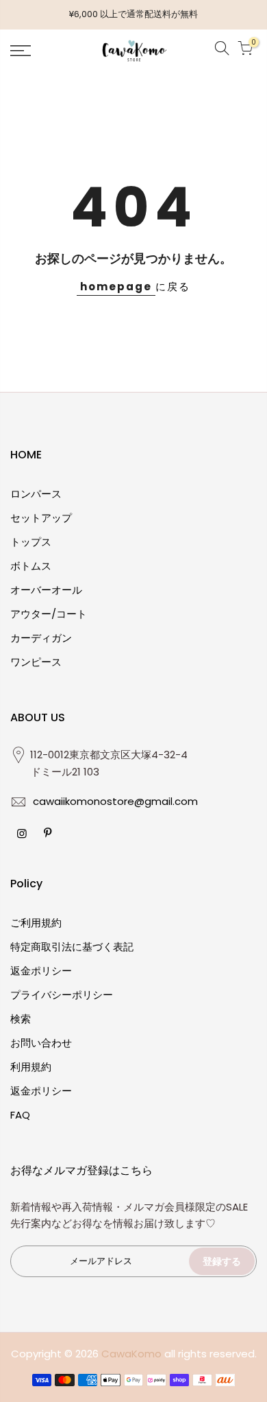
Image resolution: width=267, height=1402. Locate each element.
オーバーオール (46, 590)
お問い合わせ (41, 1043)
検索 (20, 1019)
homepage (116, 286)
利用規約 (30, 1067)
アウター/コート (48, 614)
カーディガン (41, 638)
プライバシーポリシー (61, 995)
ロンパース (36, 494)
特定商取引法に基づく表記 (72, 946)
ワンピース (36, 662)
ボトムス (30, 566)
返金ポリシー (41, 970)
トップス (30, 542)
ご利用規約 (36, 922)
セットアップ (41, 518)
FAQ (20, 1115)
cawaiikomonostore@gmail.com (115, 801)
